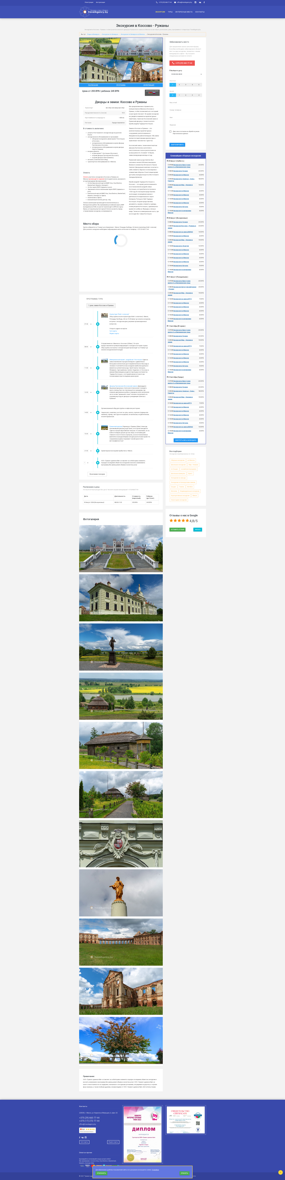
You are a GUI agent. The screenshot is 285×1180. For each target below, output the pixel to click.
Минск (195, 495)
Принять (184, 1173)
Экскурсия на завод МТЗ (182, 299)
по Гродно (174, 469)
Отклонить (101, 1173)
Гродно (173, 487)
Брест (190, 473)
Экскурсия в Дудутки (181, 246)
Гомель (181, 487)
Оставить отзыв (177, 529)
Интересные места (183, 12)
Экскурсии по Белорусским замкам (183, 482)
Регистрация (89, 2)
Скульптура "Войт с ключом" (119, 314)
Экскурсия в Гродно (180, 171)
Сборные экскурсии (177, 460)
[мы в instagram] (195, 2)
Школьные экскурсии (178, 465)
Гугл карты (113, 331)
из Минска (191, 460)
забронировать (177, 144)
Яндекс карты (114, 333)
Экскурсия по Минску (181, 175)
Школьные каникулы (178, 473)
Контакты (200, 12)
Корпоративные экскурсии (180, 495)
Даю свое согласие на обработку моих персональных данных (186, 132)
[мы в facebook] (204, 2)
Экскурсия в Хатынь (180, 207)
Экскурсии (160, 12)
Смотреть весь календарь (185, 440)
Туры (170, 12)
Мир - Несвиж (193, 465)
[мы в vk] (200, 2)
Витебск (190, 487)
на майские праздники (188, 469)
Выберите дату (176, 70)
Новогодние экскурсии (179, 500)
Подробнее (155, 1170)
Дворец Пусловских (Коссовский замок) (123, 386)
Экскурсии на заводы (178, 478)
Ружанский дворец (116, 426)
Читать (198, 529)
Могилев (174, 491)
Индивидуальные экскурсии (189, 491)
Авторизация (100, 2)
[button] (93, 85)
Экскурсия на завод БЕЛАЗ (183, 232)
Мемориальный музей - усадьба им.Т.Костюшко (126, 359)
